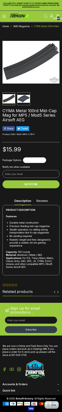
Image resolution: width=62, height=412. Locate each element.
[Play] (34, 370)
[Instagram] (19, 369)
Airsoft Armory (24, 398)
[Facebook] (4, 369)
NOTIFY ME (31, 184)
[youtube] (12, 369)
